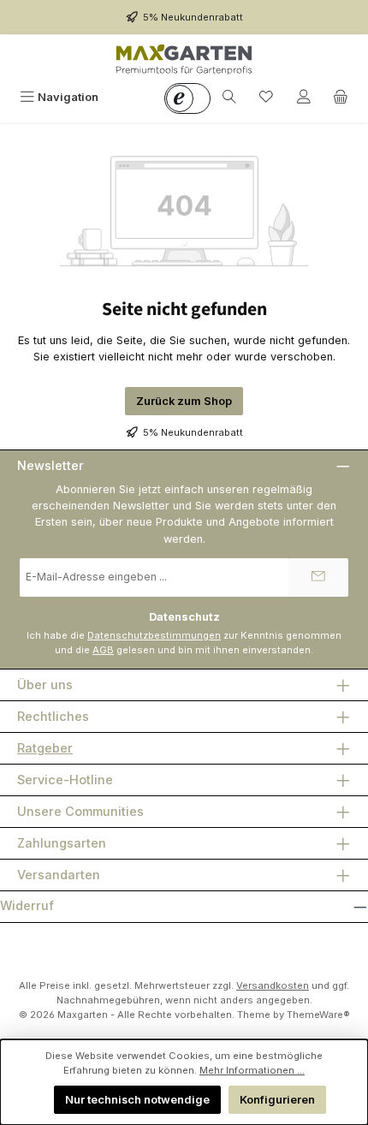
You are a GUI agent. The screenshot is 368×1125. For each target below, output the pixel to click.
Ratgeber (45, 748)
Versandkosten (272, 985)
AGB (103, 650)
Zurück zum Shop (184, 401)
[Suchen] (229, 97)
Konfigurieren (277, 1099)
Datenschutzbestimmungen (154, 635)
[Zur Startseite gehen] (184, 59)
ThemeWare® (318, 1015)
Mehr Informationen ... (252, 1070)
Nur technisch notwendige (137, 1099)
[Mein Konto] (304, 97)
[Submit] (318, 577)
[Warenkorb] (340, 97)
